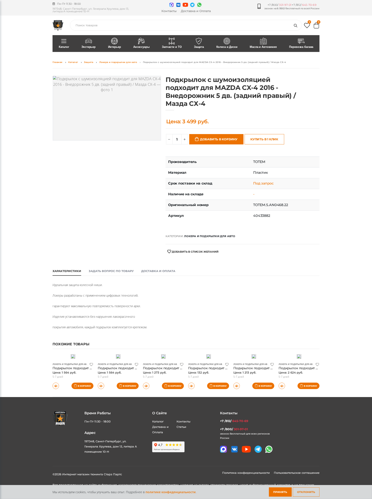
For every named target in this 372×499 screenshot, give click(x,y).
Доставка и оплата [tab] (158, 271)
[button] (307, 26)
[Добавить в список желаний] (91, 364)
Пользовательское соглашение (296, 472)
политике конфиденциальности (171, 492)
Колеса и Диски (226, 46)
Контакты (169, 11)
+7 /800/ (279, 4)
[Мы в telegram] (192, 5)
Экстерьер (88, 46)
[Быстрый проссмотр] (56, 386)
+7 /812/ (304, 4)
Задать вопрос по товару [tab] (111, 271)
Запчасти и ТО (171, 46)
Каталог (64, 46)
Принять (280, 492)
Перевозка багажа (301, 46)
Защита (199, 46)
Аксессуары (141, 46)
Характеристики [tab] (67, 271)
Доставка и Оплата (196, 11)
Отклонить (306, 492)
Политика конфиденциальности (246, 472)
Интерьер (114, 46)
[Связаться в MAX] (171, 5)
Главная (57, 62)
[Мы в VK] (178, 5)
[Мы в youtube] (185, 5)
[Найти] (296, 25)
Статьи (181, 427)
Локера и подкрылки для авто (118, 62)
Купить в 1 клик (264, 139)
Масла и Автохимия (263, 46)
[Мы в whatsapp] (199, 5)
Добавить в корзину (218, 139)
